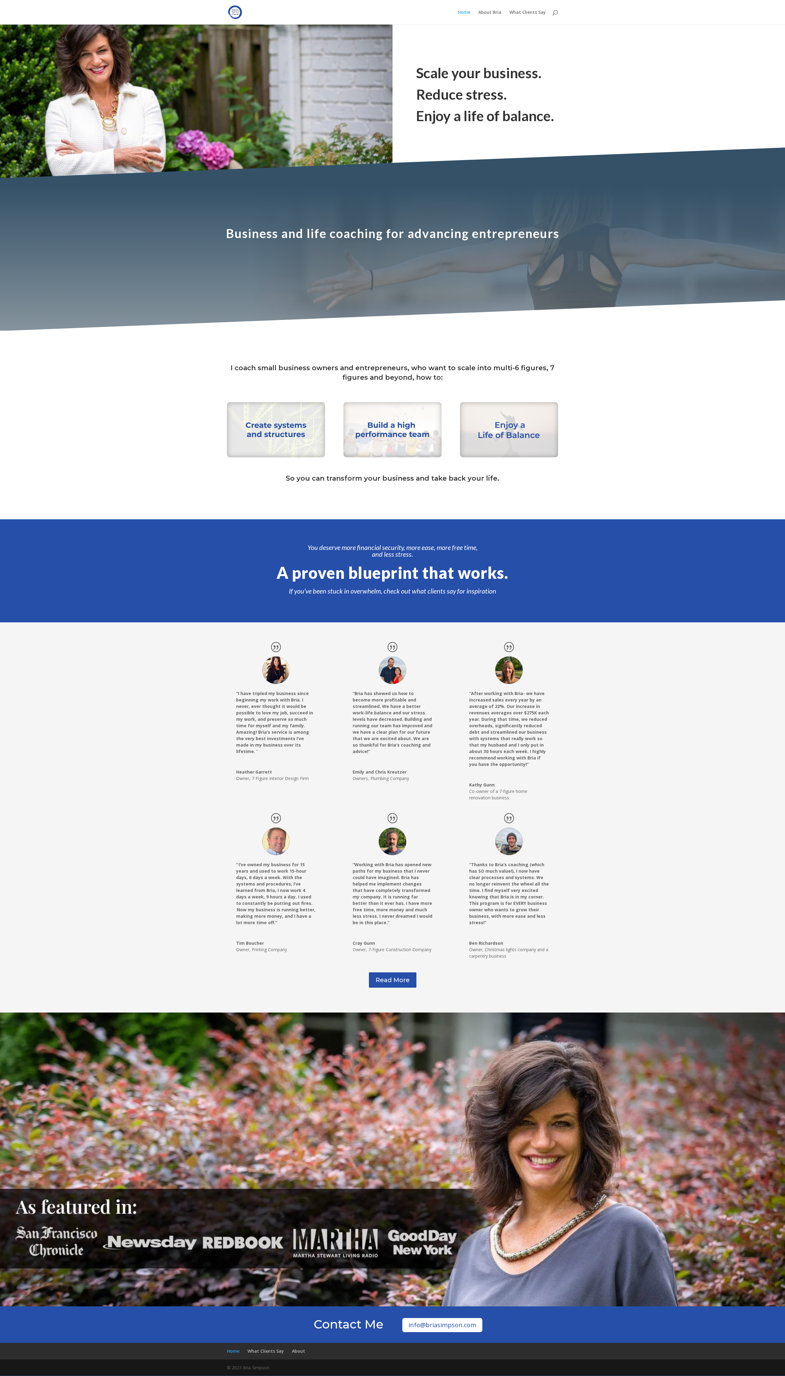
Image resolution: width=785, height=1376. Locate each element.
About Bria (489, 12)
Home (464, 12)
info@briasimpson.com (442, 1325)
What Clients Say (527, 12)
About (298, 1351)
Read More (393, 980)
